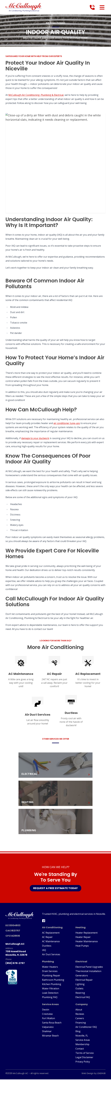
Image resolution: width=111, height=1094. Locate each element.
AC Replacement (51, 932)
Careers (79, 1018)
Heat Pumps (82, 945)
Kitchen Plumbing (51, 984)
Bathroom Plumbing (53, 979)
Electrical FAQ (82, 997)
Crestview (47, 1014)
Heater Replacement (86, 932)
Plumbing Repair (51, 975)
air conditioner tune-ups (66, 423)
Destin (45, 1009)
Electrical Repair (84, 979)
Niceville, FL (81, 1035)
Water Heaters (50, 966)
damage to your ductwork (35, 438)
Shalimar (47, 1031)
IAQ (44, 950)
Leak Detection (50, 992)
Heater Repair (83, 937)
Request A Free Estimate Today (55, 888)
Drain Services (50, 971)
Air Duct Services (51, 954)
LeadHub (101, 1073)
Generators (81, 975)
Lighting (80, 984)
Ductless (46, 945)
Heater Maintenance (86, 941)
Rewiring (80, 992)
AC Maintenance (51, 941)
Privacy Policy (82, 1061)
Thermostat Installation (88, 971)
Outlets (79, 988)
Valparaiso (48, 1027)
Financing (80, 1022)
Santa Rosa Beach (51, 1022)
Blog (78, 1031)
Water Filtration (50, 988)
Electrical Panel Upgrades (89, 966)
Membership (82, 1044)
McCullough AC (20, 1073)
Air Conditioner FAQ (86, 1027)
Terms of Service (84, 1053)
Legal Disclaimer (84, 1057)
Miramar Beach (50, 1035)
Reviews (79, 1014)
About (78, 1009)
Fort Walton (48, 1018)
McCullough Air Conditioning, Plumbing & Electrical (35, 95)
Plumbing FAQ (49, 997)
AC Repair (47, 937)
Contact (79, 1048)
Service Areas (82, 1040)
